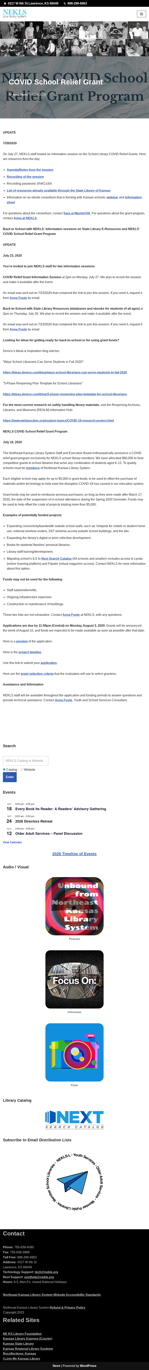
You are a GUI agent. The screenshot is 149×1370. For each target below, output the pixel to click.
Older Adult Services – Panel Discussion (48, 833)
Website (29, 769)
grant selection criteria (37, 673)
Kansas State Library (18, 1343)
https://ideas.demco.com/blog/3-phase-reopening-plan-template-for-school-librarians (65, 394)
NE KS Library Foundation (22, 1333)
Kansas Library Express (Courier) (27, 1338)
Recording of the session (25, 176)
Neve (56, 1365)
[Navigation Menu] (141, 14)
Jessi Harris (20, 94)
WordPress (88, 1365)
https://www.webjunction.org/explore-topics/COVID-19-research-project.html (58, 420)
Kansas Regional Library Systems (28, 1348)
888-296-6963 (77, 3)
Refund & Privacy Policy (67, 1307)
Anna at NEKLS (25, 218)
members (33, 468)
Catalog (11, 769)
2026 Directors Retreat (33, 821)
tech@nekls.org (46, 1272)
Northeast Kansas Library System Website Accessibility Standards (52, 1294)
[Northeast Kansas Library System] (14, 14)
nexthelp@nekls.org (39, 1277)
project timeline (30, 652)
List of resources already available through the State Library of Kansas (58, 190)
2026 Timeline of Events (74, 854)
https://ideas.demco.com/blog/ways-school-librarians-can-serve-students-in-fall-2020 (65, 372)
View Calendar (12, 842)
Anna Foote (18, 298)
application (49, 663)
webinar (112, 197)
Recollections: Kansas (19, 1353)
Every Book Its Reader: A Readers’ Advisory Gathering (60, 808)
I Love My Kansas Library (21, 1358)
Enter (10, 777)
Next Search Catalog (56, 558)
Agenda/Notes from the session (30, 169)
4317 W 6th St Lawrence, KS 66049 (33, 3)
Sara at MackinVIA (76, 213)
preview (22, 641)
